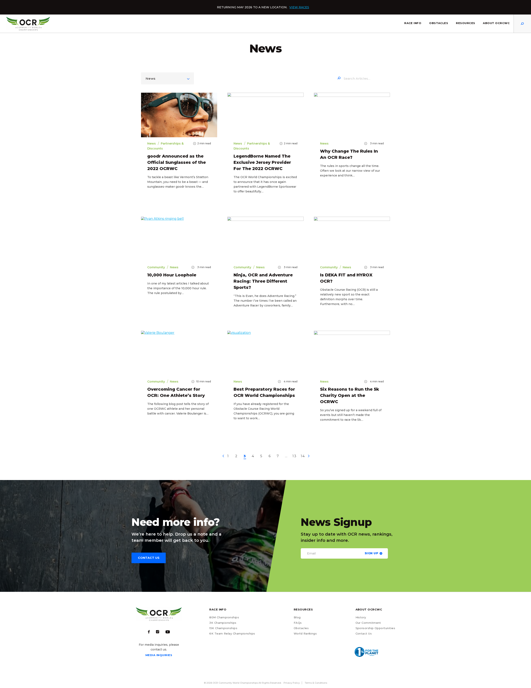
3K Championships (222, 622)
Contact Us (364, 633)
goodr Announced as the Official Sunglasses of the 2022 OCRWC (176, 162)
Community (156, 267)
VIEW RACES (299, 7)
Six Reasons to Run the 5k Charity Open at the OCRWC (349, 395)
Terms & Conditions (316, 682)
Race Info (412, 23)
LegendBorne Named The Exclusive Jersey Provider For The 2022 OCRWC (262, 162)
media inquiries (158, 655)
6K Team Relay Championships (232, 633)
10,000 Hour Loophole (171, 274)
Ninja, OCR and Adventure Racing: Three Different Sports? (263, 281)
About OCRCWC (496, 23)
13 (294, 456)
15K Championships (223, 628)
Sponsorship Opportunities (375, 628)
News (151, 78)
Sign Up (371, 553)
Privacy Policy (292, 682)
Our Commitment (368, 622)
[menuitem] (412, 23)
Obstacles (438, 23)
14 (303, 456)
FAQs (298, 622)
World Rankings (305, 633)
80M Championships (224, 617)
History (361, 617)
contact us (149, 558)
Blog (297, 617)
